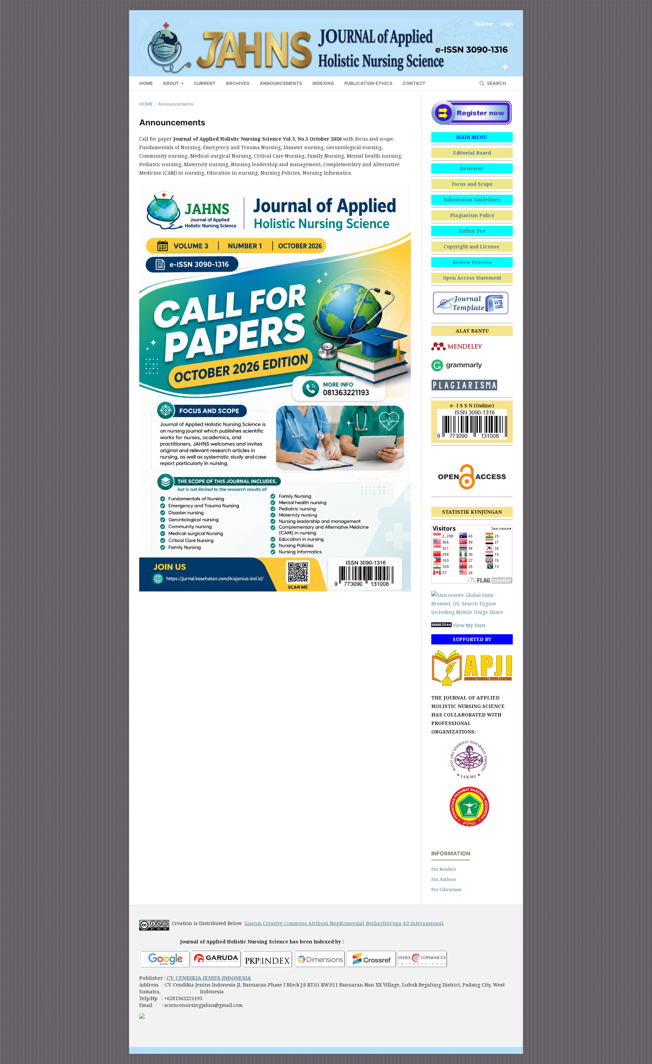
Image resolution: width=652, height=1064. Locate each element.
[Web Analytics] (441, 625)
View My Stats (469, 625)
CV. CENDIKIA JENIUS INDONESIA (209, 978)
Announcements (281, 83)
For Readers (443, 869)
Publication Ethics (368, 83)
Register (484, 23)
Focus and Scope (472, 184)
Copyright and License (472, 246)
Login (507, 23)
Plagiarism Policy (472, 215)
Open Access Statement (472, 277)
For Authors (443, 879)
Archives (238, 83)
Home (146, 83)
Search (496, 83)
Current (205, 83)
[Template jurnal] (472, 314)
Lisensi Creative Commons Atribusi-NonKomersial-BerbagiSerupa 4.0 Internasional (343, 923)
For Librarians (446, 889)
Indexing (323, 83)
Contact (414, 83)
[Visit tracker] (142, 1017)
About (171, 83)
